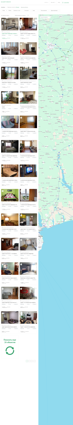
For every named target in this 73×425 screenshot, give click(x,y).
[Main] (6, 1)
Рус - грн (46, 2)
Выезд (10, 10)
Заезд (3, 10)
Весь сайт (53, 2)
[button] (50, 226)
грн (6, 38)
